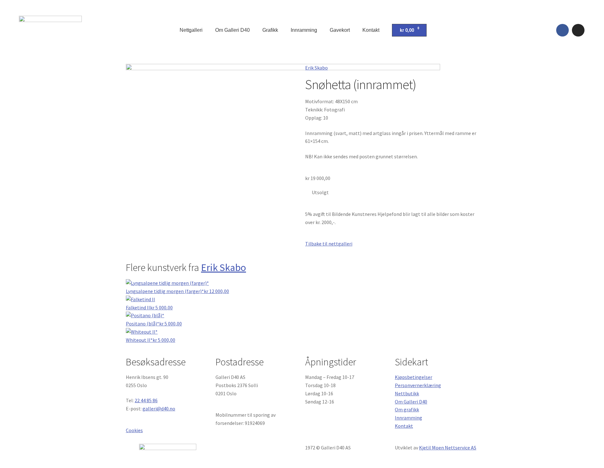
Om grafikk (407, 409)
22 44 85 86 (146, 400)
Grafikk (270, 30)
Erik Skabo (316, 68)
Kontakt (370, 30)
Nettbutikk (407, 393)
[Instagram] (578, 30)
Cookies (134, 430)
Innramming (304, 30)
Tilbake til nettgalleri (328, 243)
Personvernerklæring (418, 385)
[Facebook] (562, 30)
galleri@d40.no (159, 408)
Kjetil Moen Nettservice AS (447, 447)
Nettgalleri (191, 30)
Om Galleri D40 (232, 30)
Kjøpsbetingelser (413, 377)
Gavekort (340, 30)
